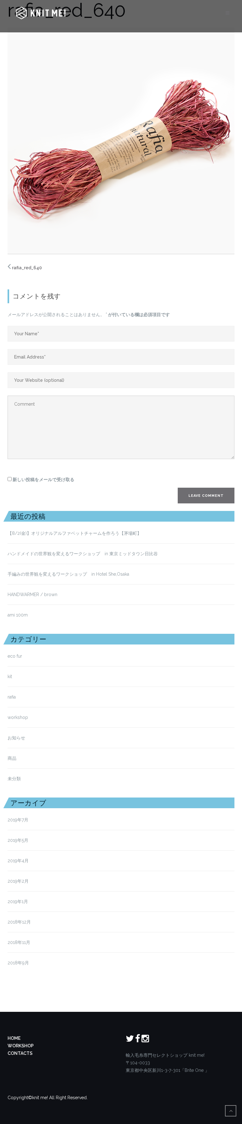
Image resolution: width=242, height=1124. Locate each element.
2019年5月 (18, 840)
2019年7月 (18, 819)
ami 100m (18, 614)
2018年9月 (18, 962)
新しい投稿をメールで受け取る (43, 479)
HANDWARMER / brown (32, 594)
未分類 (14, 778)
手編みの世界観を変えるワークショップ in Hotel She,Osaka (68, 574)
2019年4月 (18, 860)
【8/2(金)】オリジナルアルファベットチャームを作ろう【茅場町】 (74, 533)
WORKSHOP (21, 1045)
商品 (12, 758)
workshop (18, 717)
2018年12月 (19, 921)
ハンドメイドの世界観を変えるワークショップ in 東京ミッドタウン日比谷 (83, 553)
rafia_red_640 (27, 267)
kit (10, 676)
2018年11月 (19, 942)
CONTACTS (20, 1053)
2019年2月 (18, 881)
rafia (12, 696)
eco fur (15, 656)
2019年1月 (18, 901)
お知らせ (16, 737)
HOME (14, 1038)
